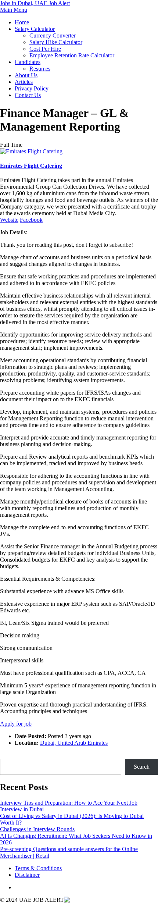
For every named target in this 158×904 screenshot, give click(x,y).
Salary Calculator (35, 29)
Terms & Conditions (38, 868)
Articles (24, 82)
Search (8, 755)
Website (9, 220)
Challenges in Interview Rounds (37, 829)
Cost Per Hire (45, 49)
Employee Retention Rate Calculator (71, 55)
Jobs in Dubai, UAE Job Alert (35, 3)
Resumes (39, 68)
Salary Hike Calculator (55, 42)
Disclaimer (27, 875)
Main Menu (13, 10)
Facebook (31, 220)
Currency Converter (52, 35)
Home (22, 22)
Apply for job (16, 723)
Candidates (27, 62)
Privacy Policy (32, 88)
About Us (26, 75)
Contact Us (28, 95)
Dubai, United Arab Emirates (74, 743)
